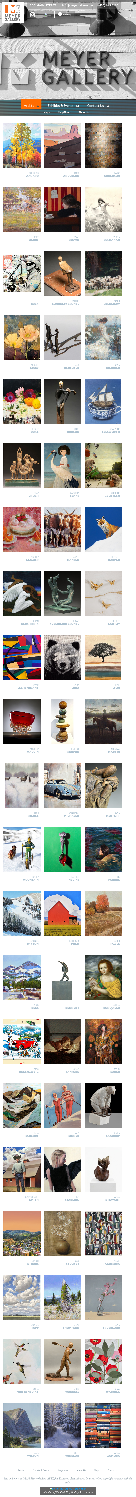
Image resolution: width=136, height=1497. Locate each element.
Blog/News (64, 112)
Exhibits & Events (60, 106)
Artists (29, 106)
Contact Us (95, 106)
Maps (46, 112)
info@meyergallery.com (77, 5)
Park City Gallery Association (76, 1492)
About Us (84, 112)
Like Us (67, 14)
